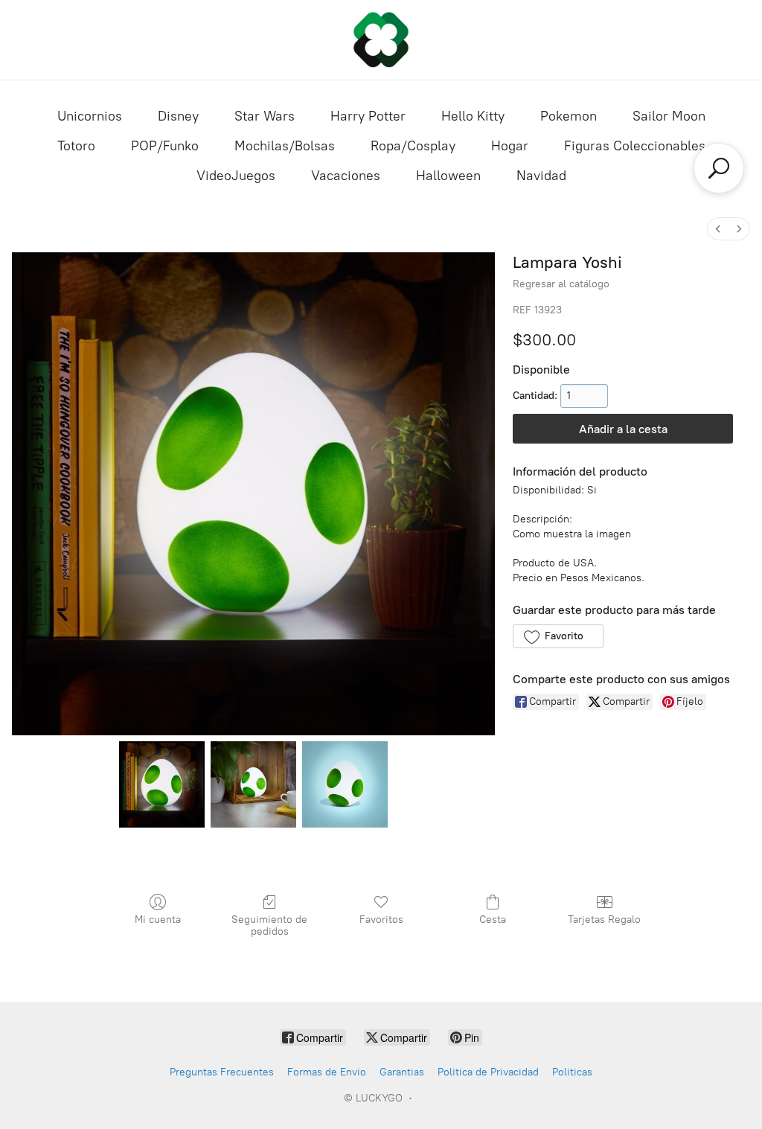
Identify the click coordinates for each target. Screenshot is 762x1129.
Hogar (509, 146)
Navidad (541, 175)
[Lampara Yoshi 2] (345, 784)
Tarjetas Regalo (604, 919)
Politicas (572, 1072)
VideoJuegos (235, 175)
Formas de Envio (326, 1072)
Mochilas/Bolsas (284, 146)
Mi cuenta (158, 919)
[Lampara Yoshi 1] (253, 784)
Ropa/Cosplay (413, 146)
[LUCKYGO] (381, 39)
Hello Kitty (473, 116)
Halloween (448, 175)
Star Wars (264, 116)
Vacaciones (345, 175)
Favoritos (381, 919)
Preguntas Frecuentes (222, 1072)
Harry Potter (368, 116)
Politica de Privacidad (488, 1072)
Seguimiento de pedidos (269, 925)
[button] (558, 636)
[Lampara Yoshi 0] (162, 784)
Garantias (402, 1072)
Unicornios (89, 116)
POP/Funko (165, 146)
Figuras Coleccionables (634, 146)
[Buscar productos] (718, 168)
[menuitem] (718, 229)
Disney (178, 116)
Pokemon (568, 116)
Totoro (76, 146)
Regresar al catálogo (561, 284)
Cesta (492, 919)
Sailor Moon (669, 116)
